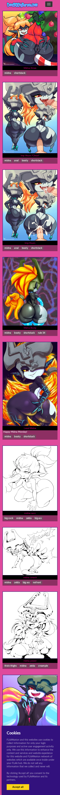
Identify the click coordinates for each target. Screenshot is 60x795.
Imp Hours (30, 243)
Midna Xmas (30, 68)
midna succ (30, 513)
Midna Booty (30, 327)
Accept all (18, 787)
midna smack (30, 577)
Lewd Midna (30, 428)
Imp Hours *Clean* (30, 155)
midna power (30, 660)
